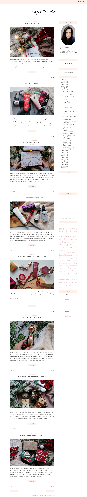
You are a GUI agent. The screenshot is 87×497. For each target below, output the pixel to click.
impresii (65, 254)
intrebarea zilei (63, 255)
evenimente (62, 245)
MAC (60, 258)
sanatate (61, 279)
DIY (60, 242)
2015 (62, 157)
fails (67, 245)
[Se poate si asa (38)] (32, 115)
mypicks (75, 258)
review (32, 254)
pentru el (71, 265)
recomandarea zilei (64, 275)
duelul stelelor (70, 242)
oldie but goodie (73, 262)
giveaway (62, 250)
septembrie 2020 (67, 135)
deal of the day (68, 239)
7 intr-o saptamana (32, 140)
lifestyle (75, 257)
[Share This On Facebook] (50, 77)
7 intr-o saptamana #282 (69, 124)
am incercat (66, 228)
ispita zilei (74, 255)
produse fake (67, 270)
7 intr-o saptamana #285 (32, 142)
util (74, 284)
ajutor (75, 226)
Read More (32, 72)
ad (72, 226)
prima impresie (64, 268)
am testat (71, 228)
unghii (66, 284)
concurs (67, 236)
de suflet (72, 238)
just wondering (63, 257)
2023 (62, 84)
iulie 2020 (65, 138)
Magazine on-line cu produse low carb (32, 377)
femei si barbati (73, 245)
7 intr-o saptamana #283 (69, 114)
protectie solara (72, 271)
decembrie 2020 (67, 91)
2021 (62, 88)
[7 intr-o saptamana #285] (32, 170)
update (70, 284)
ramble (35, 21)
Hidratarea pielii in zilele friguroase (69, 121)
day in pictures (64, 238)
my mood (65, 258)
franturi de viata (65, 247)
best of (61, 230)
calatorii (68, 231)
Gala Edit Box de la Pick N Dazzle (70, 112)
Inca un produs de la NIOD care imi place (70, 118)
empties (32, 81)
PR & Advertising (13, 1)
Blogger (74, 218)
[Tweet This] (52, 77)
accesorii (68, 226)
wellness (67, 285)
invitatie (69, 255)
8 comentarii (13, 191)
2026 (62, 79)
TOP (63, 284)
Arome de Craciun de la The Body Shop (69, 126)
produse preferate (32, 195)
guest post (67, 250)
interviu (75, 253)
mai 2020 (65, 142)
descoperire (62, 241)
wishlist (75, 285)
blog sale (74, 230)
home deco (70, 252)
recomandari (74, 275)
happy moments (63, 252)
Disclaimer (22, 1)
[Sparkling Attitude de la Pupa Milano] (32, 288)
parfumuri (74, 263)
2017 (62, 154)
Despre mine (4, 1)
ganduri (29, 21)
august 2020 (66, 137)
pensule (61, 265)
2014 (62, 159)
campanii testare (64, 233)
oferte (67, 262)
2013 (62, 161)
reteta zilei (62, 277)
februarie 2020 (67, 147)
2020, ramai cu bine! (32, 24)
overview (62, 263)
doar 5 (64, 242)
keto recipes (71, 257)
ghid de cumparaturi (71, 249)
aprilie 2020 (66, 144)
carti (72, 233)
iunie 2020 (66, 140)
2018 (62, 152)
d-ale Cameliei (73, 236)
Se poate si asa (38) (32, 83)
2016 (62, 155)
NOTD (61, 260)
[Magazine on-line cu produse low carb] (32, 407)
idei (74, 252)
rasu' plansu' (73, 273)
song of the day (71, 281)
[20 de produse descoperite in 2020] (32, 229)
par (66, 263)
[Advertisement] (69, 207)
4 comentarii (13, 310)
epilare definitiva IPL (71, 244)
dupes (75, 242)
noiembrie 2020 (67, 131)
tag (70, 282)
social (66, 281)
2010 (62, 166)
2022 (62, 86)
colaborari (61, 236)
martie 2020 (66, 145)
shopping (32, 374)
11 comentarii (13, 135)
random (67, 273)
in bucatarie (70, 253)
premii (70, 267)
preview (75, 266)
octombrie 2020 (67, 133)
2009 (62, 168)
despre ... (68, 241)
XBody (61, 287)
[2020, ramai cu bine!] (32, 56)
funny (75, 247)
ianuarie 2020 (66, 149)
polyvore (65, 266)
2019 (62, 150)
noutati (68, 260)
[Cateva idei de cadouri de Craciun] (32, 465)
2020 (62, 89)
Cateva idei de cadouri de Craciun (32, 435)
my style (71, 258)
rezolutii (75, 277)
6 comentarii (13, 250)
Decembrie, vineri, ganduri (70, 116)
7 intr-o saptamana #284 (32, 317)
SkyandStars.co (51, 495)
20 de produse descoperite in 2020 (32, 198)
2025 (62, 81)
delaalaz (75, 239)
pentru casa (66, 265)
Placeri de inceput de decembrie (68, 129)
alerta (60, 228)
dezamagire (74, 241)
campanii (75, 231)
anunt (75, 228)
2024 (62, 82)
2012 (62, 162)
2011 (62, 164)
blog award (68, 230)
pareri (69, 263)
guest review (74, 250)
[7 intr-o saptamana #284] (32, 349)
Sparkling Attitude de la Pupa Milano (32, 257)
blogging (61, 231)
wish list (71, 285)
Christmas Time (72, 234)
